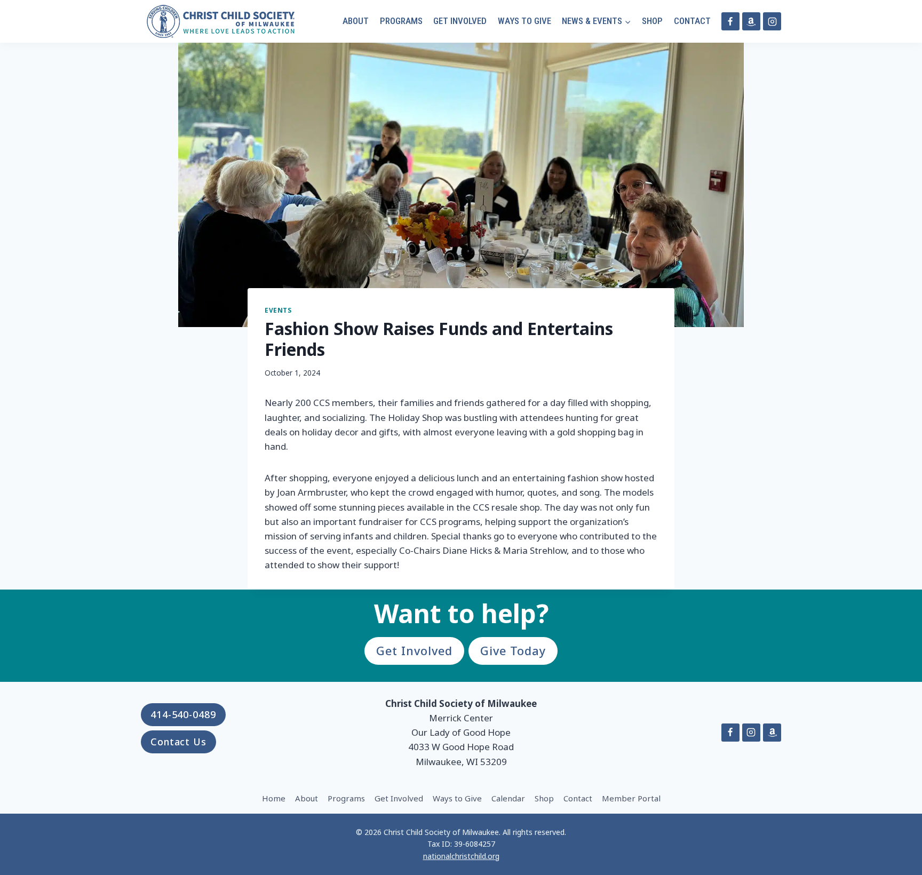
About (356, 20)
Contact (692, 20)
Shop (652, 20)
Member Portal (631, 798)
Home (273, 798)
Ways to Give (524, 20)
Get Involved (460, 20)
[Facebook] (730, 21)
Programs (401, 20)
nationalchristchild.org (461, 856)
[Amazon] (751, 21)
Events (278, 310)
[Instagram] (772, 21)
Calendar (508, 798)
